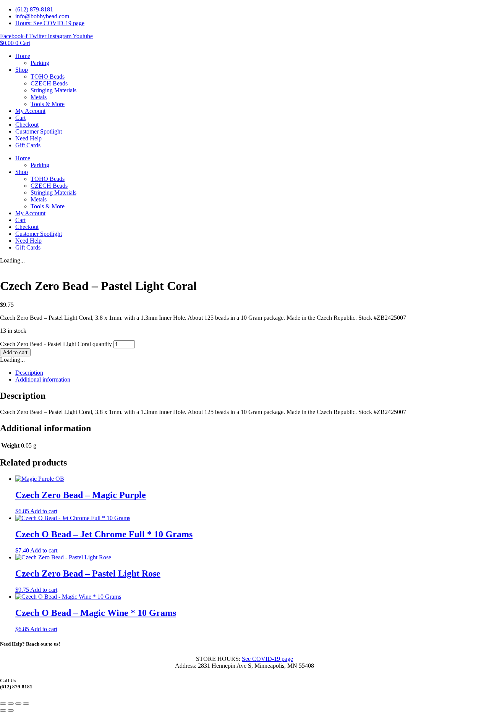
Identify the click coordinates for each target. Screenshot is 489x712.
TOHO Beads (48, 76)
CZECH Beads (49, 83)
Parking (40, 63)
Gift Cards (27, 145)
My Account (30, 111)
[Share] (18, 703)
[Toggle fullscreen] (11, 703)
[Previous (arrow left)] (3, 710)
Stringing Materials (53, 90)
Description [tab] (29, 372)
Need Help (28, 138)
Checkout (27, 124)
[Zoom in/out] (3, 703)
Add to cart (15, 352)
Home (22, 56)
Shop (21, 69)
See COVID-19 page (267, 659)
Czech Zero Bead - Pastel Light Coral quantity (56, 344)
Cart (20, 117)
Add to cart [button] (43, 511)
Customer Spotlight (38, 131)
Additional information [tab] (42, 379)
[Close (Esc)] (26, 703)
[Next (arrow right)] (11, 710)
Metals (39, 97)
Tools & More (48, 104)
